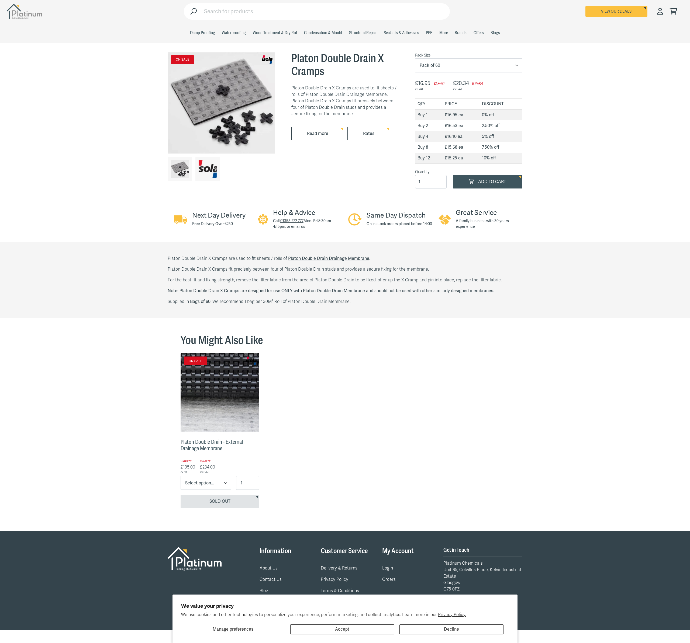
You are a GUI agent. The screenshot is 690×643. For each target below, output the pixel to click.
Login (387, 568)
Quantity (422, 172)
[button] (673, 12)
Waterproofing (234, 33)
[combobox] (325, 11)
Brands (461, 33)
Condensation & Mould (323, 33)
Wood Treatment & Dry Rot (275, 33)
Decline (451, 629)
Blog (264, 590)
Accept (342, 629)
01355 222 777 (291, 221)
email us (298, 226)
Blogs (495, 33)
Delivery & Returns (339, 568)
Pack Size (423, 55)
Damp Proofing (202, 33)
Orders (389, 579)
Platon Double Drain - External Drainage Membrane (212, 445)
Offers (479, 33)
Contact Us (271, 579)
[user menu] (660, 12)
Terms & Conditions (340, 590)
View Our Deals (616, 11)
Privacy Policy (334, 579)
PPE (429, 33)
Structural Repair (363, 33)
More (443, 33)
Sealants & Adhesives (401, 33)
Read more (317, 133)
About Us (269, 568)
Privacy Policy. (452, 614)
